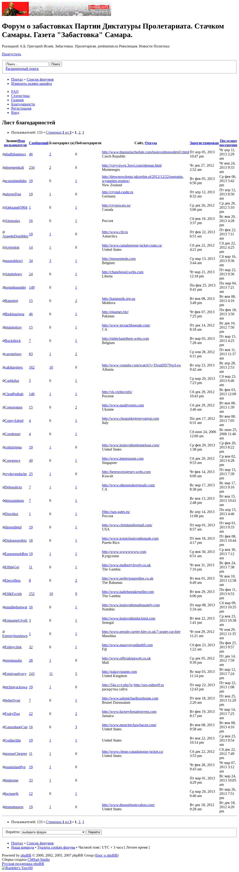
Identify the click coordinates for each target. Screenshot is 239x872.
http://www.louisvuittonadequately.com (131, 605)
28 (31, 660)
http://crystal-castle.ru (117, 192)
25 (31, 474)
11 (30, 567)
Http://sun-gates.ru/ (116, 512)
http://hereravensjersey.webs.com (126, 472)
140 (32, 394)
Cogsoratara (13, 407)
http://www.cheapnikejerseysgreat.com (130, 418)
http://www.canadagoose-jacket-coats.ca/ (132, 245)
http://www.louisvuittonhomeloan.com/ (130, 445)
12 (31, 794)
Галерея (17, 100)
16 (31, 221)
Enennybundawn (15, 636)
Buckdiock (13, 341)
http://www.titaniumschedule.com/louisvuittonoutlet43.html (145, 152)
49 (31, 461)
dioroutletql (13, 527)
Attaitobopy (13, 274)
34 (31, 261)
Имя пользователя (15, 143)
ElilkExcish (13, 594)
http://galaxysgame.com (119, 672)
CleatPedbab (14, 394)
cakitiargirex (14, 367)
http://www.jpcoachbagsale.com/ (126, 325)
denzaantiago (14, 500)
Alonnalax (12, 221)
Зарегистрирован (204, 143)
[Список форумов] (56, 15)
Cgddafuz (12, 381)
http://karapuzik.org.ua (118, 299)
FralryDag (12, 714)
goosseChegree (16, 754)
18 (31, 540)
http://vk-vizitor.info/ (117, 392)
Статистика (20, 96)
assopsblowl (14, 261)
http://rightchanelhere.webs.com (125, 339)
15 (31, 301)
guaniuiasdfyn (15, 767)
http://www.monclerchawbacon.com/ (129, 725)
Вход (15, 113)
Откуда (151, 143)
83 (31, 354)
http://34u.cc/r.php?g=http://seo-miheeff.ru (133, 685)
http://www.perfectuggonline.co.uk (127, 578)
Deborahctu (13, 487)
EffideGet (12, 567)
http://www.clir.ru (115, 232)
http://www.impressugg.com (123, 458)
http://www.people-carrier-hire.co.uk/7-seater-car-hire (141, 632)
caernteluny (13, 354)
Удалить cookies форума (56, 847)
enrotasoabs (13, 660)
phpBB (26, 855)
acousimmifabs (16, 181)
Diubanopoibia (16, 540)
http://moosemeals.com (119, 259)
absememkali (14, 167)
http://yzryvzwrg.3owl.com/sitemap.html (132, 165)
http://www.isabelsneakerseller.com (128, 592)
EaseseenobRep (16, 554)
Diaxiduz (11, 514)
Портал (17, 79)
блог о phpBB (106, 855)
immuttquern (14, 807)
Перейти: (13, 832)
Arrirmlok (12, 247)
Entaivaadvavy (16, 674)
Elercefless (13, 580)
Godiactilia (13, 740)
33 (31, 780)
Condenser (13, 434)
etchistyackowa (16, 687)
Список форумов (40, 79)
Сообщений (39, 143)
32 (31, 647)
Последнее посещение (228, 143)
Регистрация (21, 108)
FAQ (15, 91)
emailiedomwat (16, 607)
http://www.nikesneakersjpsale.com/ (128, 485)
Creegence (12, 461)
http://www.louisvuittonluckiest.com (128, 618)
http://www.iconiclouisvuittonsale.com (130, 538)
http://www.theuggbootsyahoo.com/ (128, 805)
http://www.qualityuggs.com (123, 405)
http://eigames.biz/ (115, 312)
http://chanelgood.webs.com (122, 272)
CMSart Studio (39, 859)
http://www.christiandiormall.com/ (127, 525)
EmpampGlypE (16, 620)
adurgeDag (13, 194)
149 (32, 287)
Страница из (58, 132)
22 (31, 714)
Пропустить (11, 54)
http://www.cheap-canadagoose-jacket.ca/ (132, 752)
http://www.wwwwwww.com (124, 552)
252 (32, 594)
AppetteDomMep (15, 236)
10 (51, 367)
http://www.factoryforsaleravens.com (129, 712)
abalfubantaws (15, 154)
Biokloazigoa (14, 314)
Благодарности (23, 104)
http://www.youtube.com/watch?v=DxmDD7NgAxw (141, 365)
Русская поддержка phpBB (23, 864)
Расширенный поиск (22, 69)
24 (31, 274)
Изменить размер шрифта (31, 84)
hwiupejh (11, 794)
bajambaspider (15, 287)
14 (31, 247)
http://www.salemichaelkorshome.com (130, 698)
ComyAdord (14, 421)
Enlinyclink (13, 647)
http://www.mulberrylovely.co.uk (126, 565)
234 (32, 167)
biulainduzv (13, 327)
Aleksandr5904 (16, 207)
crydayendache (16, 474)
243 (32, 674)
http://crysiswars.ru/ (116, 205)
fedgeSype (12, 700)
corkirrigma (13, 447)
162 (32, 367)
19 (31, 181)
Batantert (11, 301)
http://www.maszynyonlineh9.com (127, 645)
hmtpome (11, 780)
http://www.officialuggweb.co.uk (126, 658)
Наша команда (22, 847)
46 (31, 154)
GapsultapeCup (16, 727)
